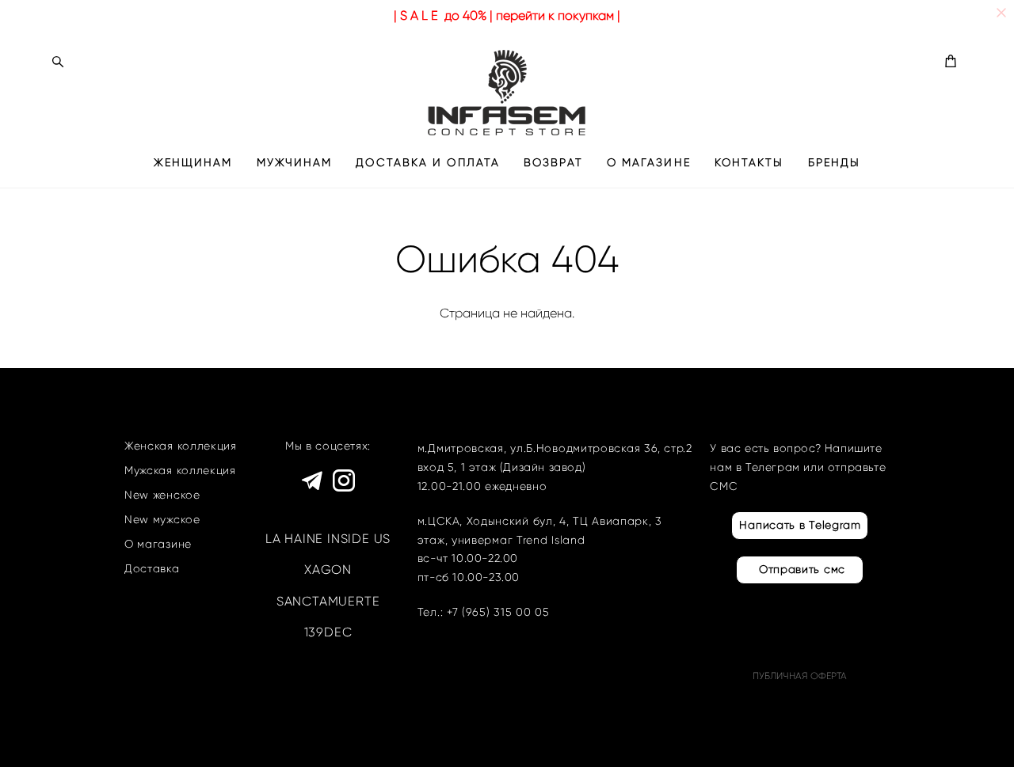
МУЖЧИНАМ (295, 163)
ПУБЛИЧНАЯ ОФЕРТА (800, 676)
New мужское (162, 519)
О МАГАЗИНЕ (649, 163)
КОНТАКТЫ (749, 163)
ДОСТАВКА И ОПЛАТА (428, 163)
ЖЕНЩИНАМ (193, 163)
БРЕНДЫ (834, 163)
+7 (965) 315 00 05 (498, 612)
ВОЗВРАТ (553, 163)
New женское (162, 495)
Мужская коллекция (180, 470)
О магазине (158, 544)
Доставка (152, 568)
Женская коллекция (180, 446)
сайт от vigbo (156, 730)
